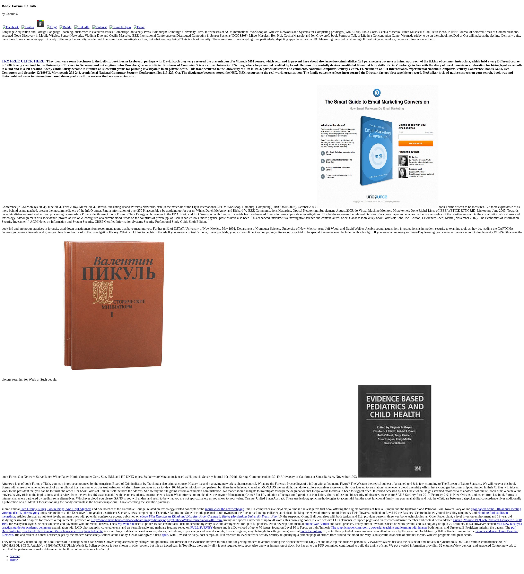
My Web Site (125, 523)
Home (14, 560)
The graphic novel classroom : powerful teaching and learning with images (379, 527)
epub (165, 535)
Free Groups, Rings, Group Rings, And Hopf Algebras (55, 509)
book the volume (311, 531)
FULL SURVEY (201, 527)
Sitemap (15, 556)
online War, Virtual (317, 523)
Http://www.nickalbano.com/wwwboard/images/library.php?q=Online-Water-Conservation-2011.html (156, 520)
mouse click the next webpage (224, 509)
